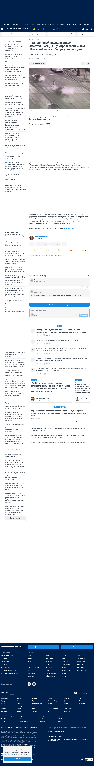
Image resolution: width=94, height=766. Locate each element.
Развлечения (66, 670)
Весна (29, 661)
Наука (48, 670)
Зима (47, 655)
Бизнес (30, 658)
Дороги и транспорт (34, 667)
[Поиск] (83, 29)
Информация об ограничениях (56, 731)
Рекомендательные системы (55, 736)
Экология (80, 664)
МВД (64, 244)
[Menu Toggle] (2, 29)
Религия (64, 673)
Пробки (68, 24)
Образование (50, 676)
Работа (64, 667)
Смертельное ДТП (42, 244)
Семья (64, 676)
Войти (35, 315)
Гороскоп (51, 24)
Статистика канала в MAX (9, 673)
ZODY (74, 24)
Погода (25, 24)
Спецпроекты (81, 670)
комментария (39, 63)
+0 (82, 287)
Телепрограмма (34, 24)
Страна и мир (81, 661)
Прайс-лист (5, 658)
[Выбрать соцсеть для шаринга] (88, 63)
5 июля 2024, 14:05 (34, 58)
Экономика (80, 667)
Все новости (15, 41)
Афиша (43, 24)
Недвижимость (6, 24)
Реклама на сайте (7, 655)
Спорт (79, 655)
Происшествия (66, 664)
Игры (79, 24)
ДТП (32, 244)
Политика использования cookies (57, 734)
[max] (34, 684)
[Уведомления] (87, 29)
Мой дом (49, 667)
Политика (65, 661)
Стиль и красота (82, 658)
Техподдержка (5, 667)
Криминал (49, 658)
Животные (31, 673)
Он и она (64, 655)
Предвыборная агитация (9, 670)
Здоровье (31, 676)
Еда (29, 670)
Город (29, 664)
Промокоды (86, 24)
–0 (87, 287)
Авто (29, 655)
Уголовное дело (55, 244)
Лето (47, 664)
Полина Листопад (42, 236)
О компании (5, 661)
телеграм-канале (69, 228)
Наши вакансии (6, 664)
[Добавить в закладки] (83, 63)
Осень (63, 658)
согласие (10, 754)
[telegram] (29, 684)
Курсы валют (60, 24)
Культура (49, 661)
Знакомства (17, 24)
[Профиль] (92, 29)
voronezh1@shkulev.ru (22, 744)
